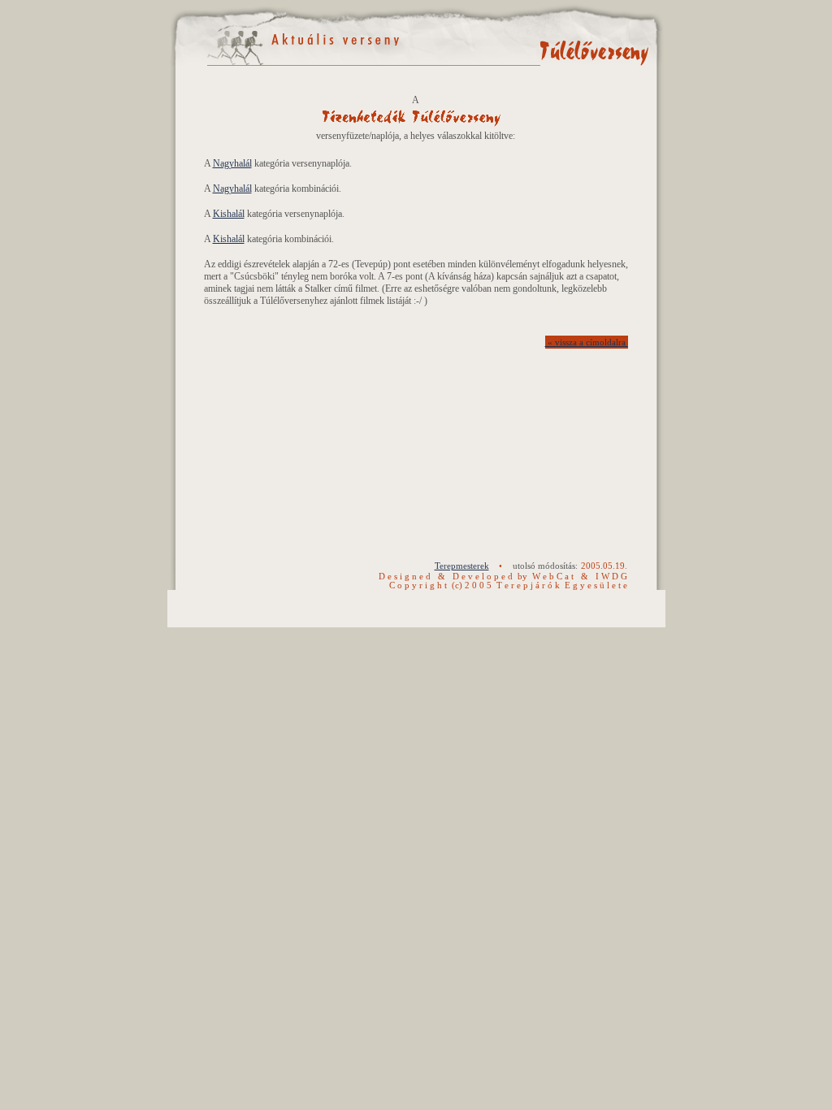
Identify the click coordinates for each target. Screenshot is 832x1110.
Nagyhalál (232, 163)
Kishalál (229, 213)
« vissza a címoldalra (586, 342)
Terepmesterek (462, 566)
